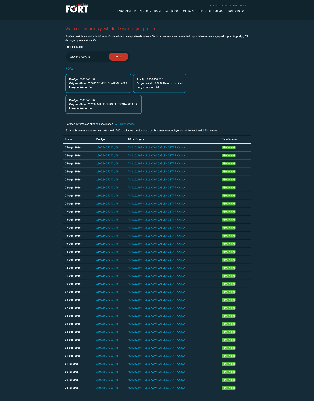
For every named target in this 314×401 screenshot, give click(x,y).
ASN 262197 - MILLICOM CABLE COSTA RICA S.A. (156, 147)
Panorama (124, 11)
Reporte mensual (183, 11)
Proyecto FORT (237, 11)
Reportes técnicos (211, 11)
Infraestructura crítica (151, 11)
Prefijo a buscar (74, 46)
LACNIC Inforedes (124, 124)
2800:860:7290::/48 (107, 147)
